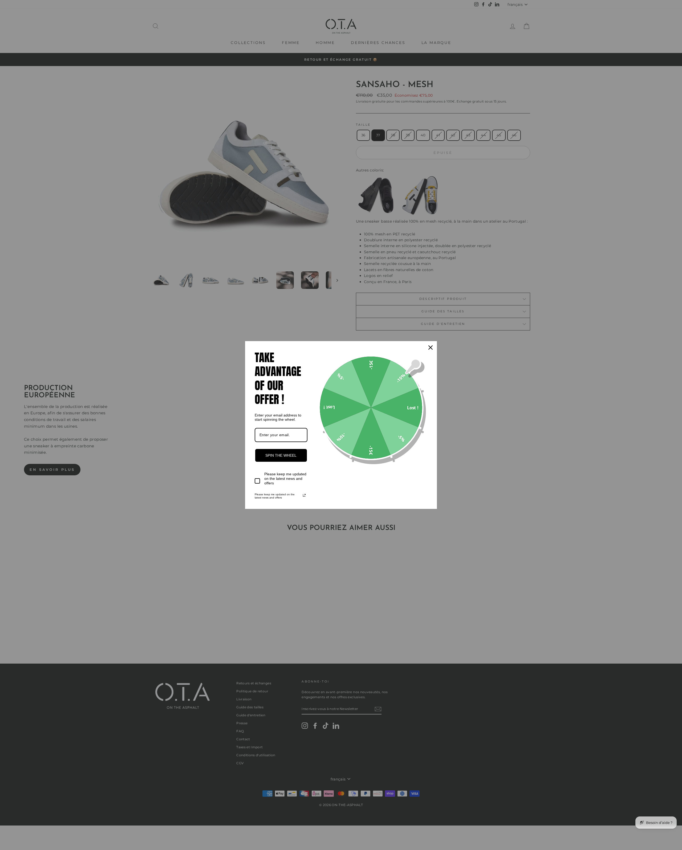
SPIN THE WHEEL (281, 455)
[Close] (430, 347)
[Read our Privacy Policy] (304, 495)
